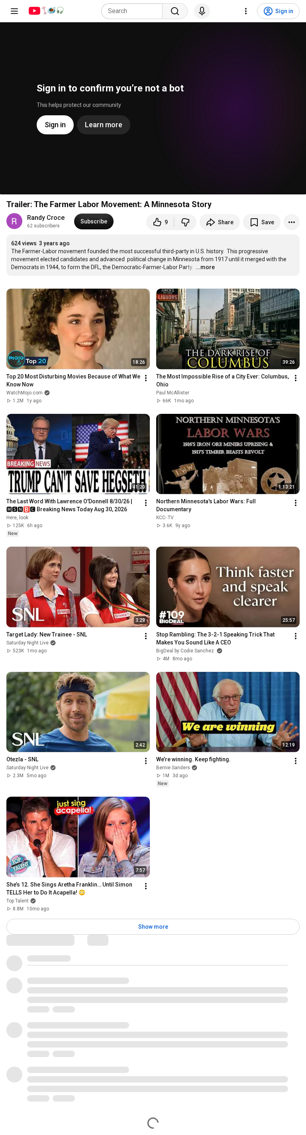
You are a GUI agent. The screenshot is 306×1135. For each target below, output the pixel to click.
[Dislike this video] (185, 222)
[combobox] (134, 11)
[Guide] (14, 11)
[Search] (175, 11)
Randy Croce (46, 217)
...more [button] (205, 267)
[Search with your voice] (202, 11)
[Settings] (246, 11)
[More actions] (292, 222)
